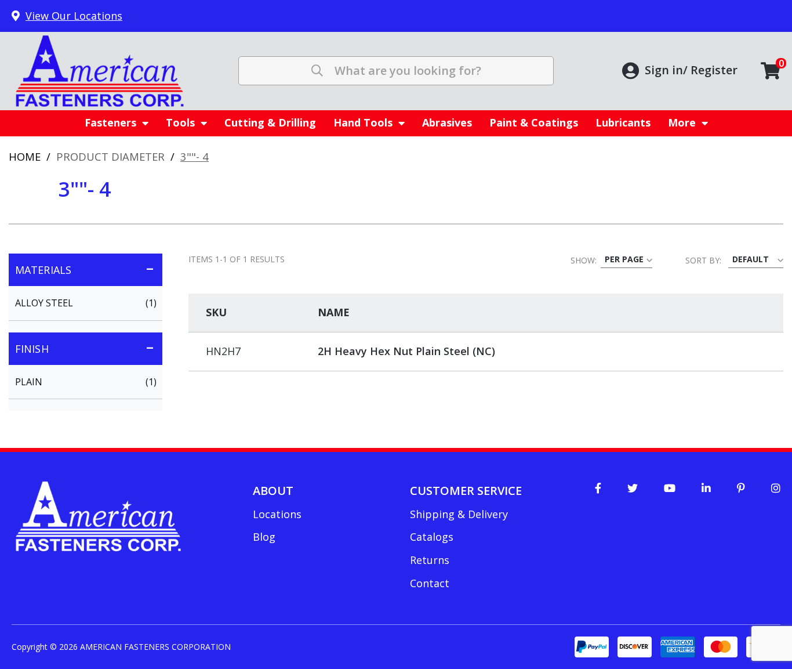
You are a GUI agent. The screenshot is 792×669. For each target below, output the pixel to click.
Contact (429, 583)
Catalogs (431, 537)
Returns (429, 560)
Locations (277, 514)
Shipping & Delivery (459, 514)
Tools (180, 122)
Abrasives (447, 122)
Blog (264, 537)
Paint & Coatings (533, 122)
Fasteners (110, 122)
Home (25, 156)
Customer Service (466, 490)
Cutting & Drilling (270, 122)
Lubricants (623, 122)
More (682, 122)
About (273, 490)
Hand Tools (363, 122)
